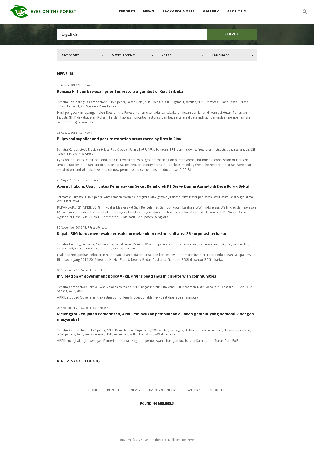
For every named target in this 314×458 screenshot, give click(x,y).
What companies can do (119, 197)
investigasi (176, 330)
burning (182, 149)
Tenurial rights (78, 102)
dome (192, 149)
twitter (296, 11)
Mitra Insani (189, 197)
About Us (236, 11)
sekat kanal (228, 197)
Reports (127, 11)
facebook (288, 11)
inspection (189, 287)
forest (208, 149)
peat (230, 149)
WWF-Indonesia (165, 334)
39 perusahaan (187, 244)
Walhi (164, 419)
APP (140, 102)
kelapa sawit (65, 248)
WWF (76, 201)
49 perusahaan (208, 244)
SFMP (109, 334)
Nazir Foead (205, 287)
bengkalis (159, 102)
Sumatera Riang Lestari (101, 106)
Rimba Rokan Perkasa (234, 102)
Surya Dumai (245, 197)
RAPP (72, 291)
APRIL (148, 102)
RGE (252, 149)
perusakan (205, 197)
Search (232, 34)
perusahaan (90, 248)
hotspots (220, 149)
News (148, 11)
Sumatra (62, 102)
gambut (179, 102)
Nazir (77, 248)
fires (200, 149)
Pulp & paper (116, 102)
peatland (228, 287)
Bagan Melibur (150, 287)
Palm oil (132, 102)
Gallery (211, 11)
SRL (82, 106)
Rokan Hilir (64, 106)
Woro (149, 334)
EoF (229, 244)
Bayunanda (142, 330)
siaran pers (128, 248)
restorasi (213, 102)
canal (171, 287)
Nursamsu (230, 330)
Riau (79, 291)
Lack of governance (81, 244)
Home (93, 389)
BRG (170, 102)
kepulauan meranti (210, 330)
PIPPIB (201, 102)
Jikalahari (174, 197)
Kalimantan (64, 197)
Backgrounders (178, 11)
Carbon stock (98, 102)
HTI (246, 244)
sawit (75, 106)
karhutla (191, 102)
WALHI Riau (64, 201)
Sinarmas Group (83, 154)
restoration (241, 149)
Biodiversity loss (98, 149)
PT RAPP (240, 287)
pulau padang (66, 334)
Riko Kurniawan (94, 334)
